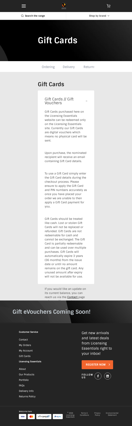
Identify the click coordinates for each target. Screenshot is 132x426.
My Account (26, 350)
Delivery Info (26, 391)
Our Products (26, 374)
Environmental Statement (112, 414)
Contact (72, 297)
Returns (89, 67)
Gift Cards (24, 356)
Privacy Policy (97, 414)
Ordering (48, 67)
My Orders (25, 345)
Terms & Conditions (84, 414)
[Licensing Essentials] (64, 6)
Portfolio (24, 380)
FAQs (21, 385)
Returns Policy (27, 396)
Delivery (69, 67)
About (22, 369)
